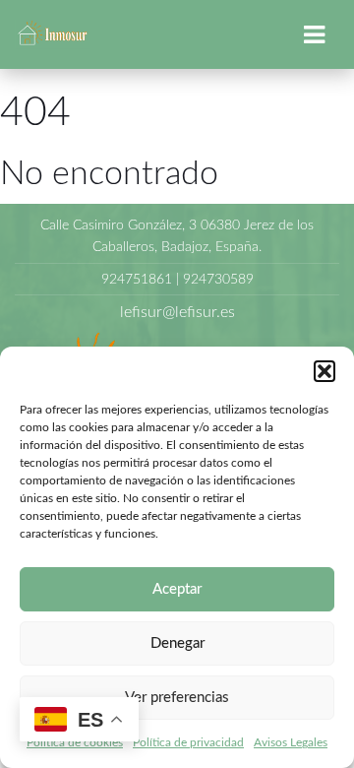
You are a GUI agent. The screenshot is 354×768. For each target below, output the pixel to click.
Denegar (177, 643)
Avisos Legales (290, 742)
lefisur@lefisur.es (177, 312)
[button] (324, 371)
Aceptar (177, 589)
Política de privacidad (188, 742)
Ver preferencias (177, 697)
